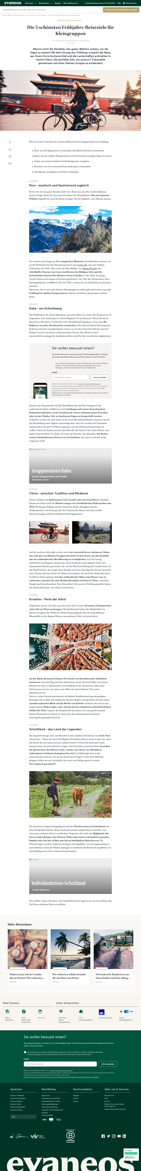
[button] (133, 949)
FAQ (119, 3)
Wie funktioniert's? (70, 3)
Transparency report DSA (51, 1098)
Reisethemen (44, 3)
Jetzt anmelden (99, 377)
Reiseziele (29, 3)
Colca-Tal (82, 264)
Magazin (58, 3)
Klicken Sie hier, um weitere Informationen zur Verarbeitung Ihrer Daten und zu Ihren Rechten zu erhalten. (61, 1077)
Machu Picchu (90, 268)
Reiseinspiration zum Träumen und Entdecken (24, 10)
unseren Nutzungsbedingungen (89, 384)
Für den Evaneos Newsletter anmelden (121, 10)
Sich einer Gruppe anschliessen (70, 20)
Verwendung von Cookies (51, 1101)
